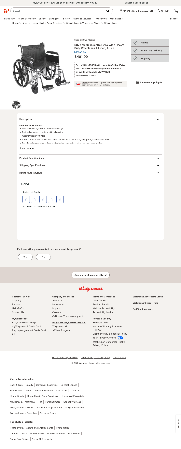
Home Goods (17, 396)
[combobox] (58, 11)
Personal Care (52, 401)
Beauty (29, 385)
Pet (40, 401)
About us (57, 300)
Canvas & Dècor (18, 433)
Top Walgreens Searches (23, 413)
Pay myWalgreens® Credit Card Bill (29, 332)
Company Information (63, 296)
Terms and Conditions (104, 296)
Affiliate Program (61, 330)
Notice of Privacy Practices (65, 357)
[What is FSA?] (80, 52)
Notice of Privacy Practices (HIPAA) (107, 328)
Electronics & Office (20, 390)
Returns (16, 304)
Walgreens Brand (74, 407)
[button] (163, 11)
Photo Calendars (56, 433)
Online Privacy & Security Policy (110, 333)
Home (15, 23)
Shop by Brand (48, 413)
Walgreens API (60, 326)
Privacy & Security (102, 318)
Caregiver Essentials (47, 385)
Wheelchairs (111, 23)
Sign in (85, 83)
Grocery (74, 390)
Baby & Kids (16, 385)
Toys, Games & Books (22, 407)
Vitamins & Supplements (49, 407)
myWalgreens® (20, 318)
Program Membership (24, 322)
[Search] (109, 11)
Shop (25, 23)
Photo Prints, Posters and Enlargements (31, 427)
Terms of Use (119, 357)
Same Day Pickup (19, 439)
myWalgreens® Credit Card (26, 326)
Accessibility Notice (103, 312)
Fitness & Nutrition (43, 390)
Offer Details (99, 300)
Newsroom (58, 304)
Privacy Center (101, 322)
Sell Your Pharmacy (143, 309)
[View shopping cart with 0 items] (176, 11)
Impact (56, 308)
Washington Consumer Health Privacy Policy (109, 343)
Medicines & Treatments (22, 401)
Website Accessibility (104, 308)
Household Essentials (72, 396)
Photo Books (37, 433)
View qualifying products (86, 75)
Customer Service (21, 296)
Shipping (16, 300)
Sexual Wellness (72, 401)
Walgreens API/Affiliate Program (69, 322)
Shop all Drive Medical (84, 40)
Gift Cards (61, 390)
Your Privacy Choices (105, 337)
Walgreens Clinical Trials (145, 303)
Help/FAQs (18, 308)
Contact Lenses (69, 385)
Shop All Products (42, 439)
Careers (56, 312)
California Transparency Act (67, 316)
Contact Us (18, 312)
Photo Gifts (74, 433)
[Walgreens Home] (6, 11)
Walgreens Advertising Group (148, 296)
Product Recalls (101, 304)
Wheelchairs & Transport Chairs (83, 23)
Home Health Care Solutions (47, 23)
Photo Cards (62, 427)
